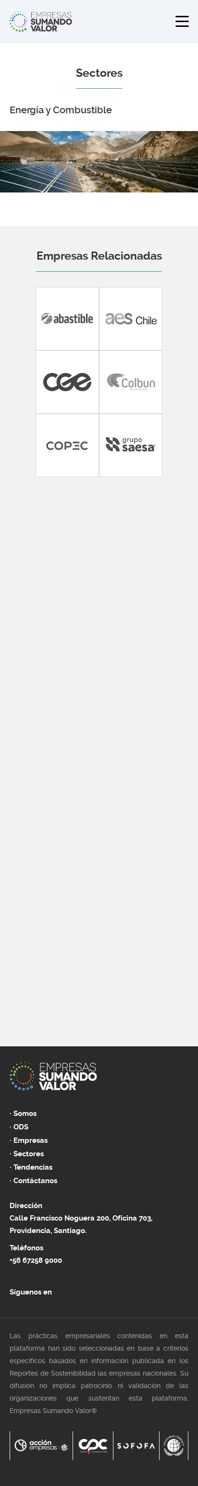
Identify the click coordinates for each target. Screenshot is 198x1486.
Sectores (28, 1154)
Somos (25, 1113)
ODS (20, 1127)
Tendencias (32, 1167)
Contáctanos (35, 1180)
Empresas (30, 1140)
